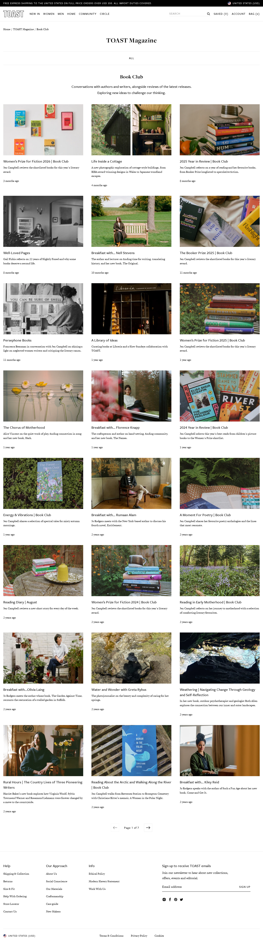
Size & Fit (9, 889)
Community (88, 14)
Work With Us (97, 889)
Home (71, 14)
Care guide (52, 904)
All (131, 58)
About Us (51, 874)
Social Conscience (56, 881)
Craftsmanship (54, 896)
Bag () (254, 14)
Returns (8, 881)
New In (35, 14)
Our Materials (54, 889)
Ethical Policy (97, 874)
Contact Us (10, 911)
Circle (105, 14)
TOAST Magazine (23, 29)
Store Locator (11, 904)
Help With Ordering (15, 896)
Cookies (159, 936)
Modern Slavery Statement (104, 881)
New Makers (53, 911)
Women (48, 14)
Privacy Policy (139, 936)
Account (239, 14)
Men (61, 14)
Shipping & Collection (16, 874)
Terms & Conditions (111, 936)
